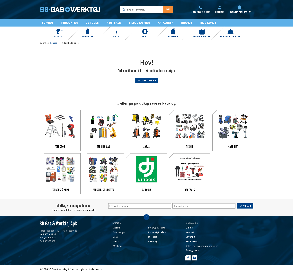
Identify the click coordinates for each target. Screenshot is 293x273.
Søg (168, 10)
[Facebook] (188, 258)
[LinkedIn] (194, 258)
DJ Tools (146, 189)
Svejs (146, 146)
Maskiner (233, 146)
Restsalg (189, 189)
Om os (189, 227)
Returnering (192, 241)
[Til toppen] (146, 217)
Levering (190, 236)
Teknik (190, 146)
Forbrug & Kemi (60, 189)
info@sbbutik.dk (48, 237)
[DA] (70, 10)
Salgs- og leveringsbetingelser (202, 245)
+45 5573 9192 (48, 234)
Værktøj (60, 146)
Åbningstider (192, 250)
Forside (53, 42)
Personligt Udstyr (103, 189)
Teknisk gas (103, 146)
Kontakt (190, 232)
